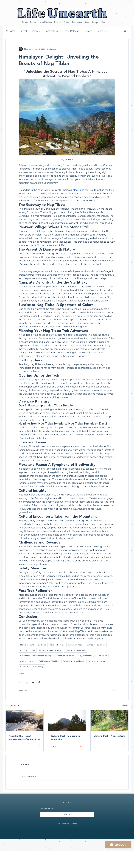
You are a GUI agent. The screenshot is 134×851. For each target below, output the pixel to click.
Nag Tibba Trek (57, 645)
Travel (23, 31)
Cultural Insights (27, 661)
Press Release (71, 31)
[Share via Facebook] (20, 682)
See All (125, 705)
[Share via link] (39, 682)
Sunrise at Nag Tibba (96, 645)
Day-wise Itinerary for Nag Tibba (93, 656)
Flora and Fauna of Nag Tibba (33, 645)
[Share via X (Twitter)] (26, 682)
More (100, 31)
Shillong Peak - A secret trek (109, 735)
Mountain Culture (27, 650)
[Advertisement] (47, 845)
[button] (125, 31)
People (36, 31)
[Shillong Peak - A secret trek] (109, 720)
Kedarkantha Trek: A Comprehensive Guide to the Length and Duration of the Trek (24, 737)
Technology (51, 31)
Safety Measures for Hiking (31, 667)
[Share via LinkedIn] (32, 682)
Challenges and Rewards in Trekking (35, 656)
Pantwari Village (75, 645)
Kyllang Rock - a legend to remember (65, 737)
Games (88, 31)
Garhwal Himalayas (96, 661)
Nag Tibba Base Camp (76, 650)
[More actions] (113, 49)
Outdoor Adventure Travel (50, 650)
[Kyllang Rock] (67, 720)
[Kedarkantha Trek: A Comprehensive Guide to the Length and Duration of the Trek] (24, 720)
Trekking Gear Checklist (49, 661)
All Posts (10, 31)
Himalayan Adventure (65, 656)
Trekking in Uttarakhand (73, 661)
